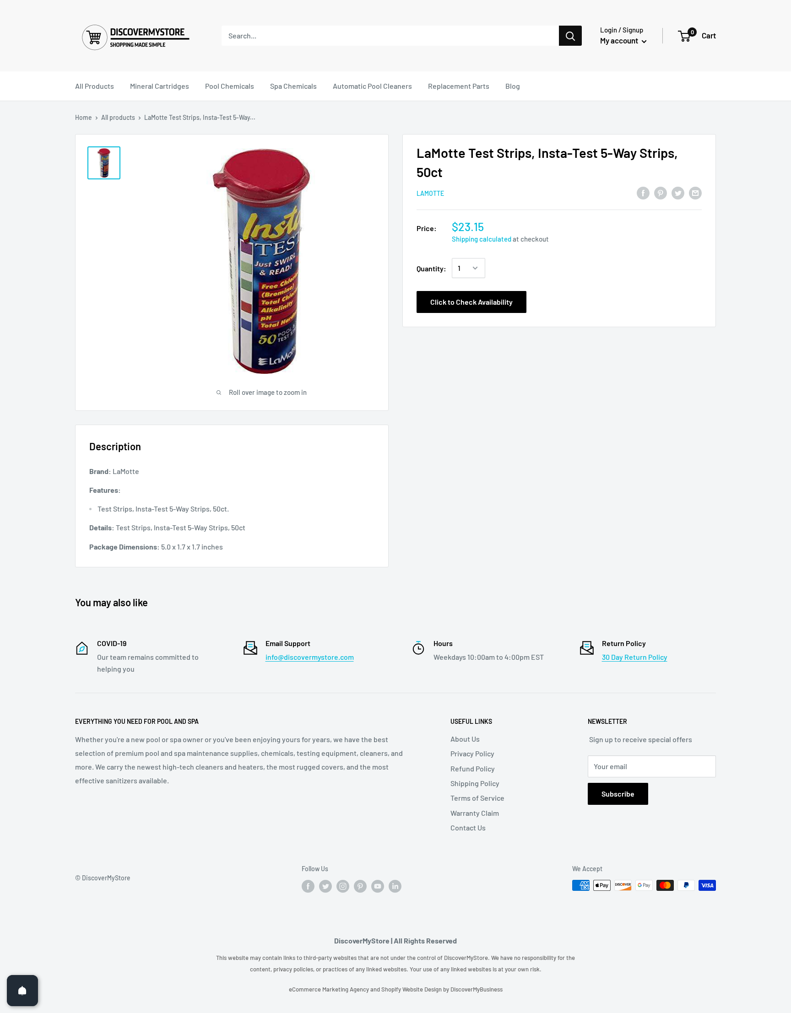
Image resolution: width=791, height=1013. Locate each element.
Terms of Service (477, 797)
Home (83, 117)
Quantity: (431, 268)
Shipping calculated (481, 239)
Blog (512, 85)
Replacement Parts (458, 85)
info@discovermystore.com (309, 656)
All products (118, 117)
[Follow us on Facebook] (308, 886)
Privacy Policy (472, 753)
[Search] (570, 36)
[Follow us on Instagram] (342, 886)
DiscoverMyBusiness (476, 989)
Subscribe (617, 793)
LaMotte (430, 193)
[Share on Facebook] (643, 192)
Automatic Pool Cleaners (372, 85)
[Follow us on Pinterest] (360, 886)
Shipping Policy (474, 783)
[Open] (22, 990)
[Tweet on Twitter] (678, 192)
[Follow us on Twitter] (325, 886)
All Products (94, 85)
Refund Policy (472, 768)
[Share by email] (695, 192)
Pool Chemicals (229, 85)
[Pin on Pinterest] (660, 192)
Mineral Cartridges (159, 85)
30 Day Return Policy (634, 656)
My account (619, 40)
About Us (465, 738)
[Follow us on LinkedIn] (395, 886)
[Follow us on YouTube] (377, 886)
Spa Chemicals (293, 85)
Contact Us (468, 827)
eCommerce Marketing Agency (329, 989)
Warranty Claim (474, 812)
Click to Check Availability (471, 301)
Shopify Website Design (412, 989)
